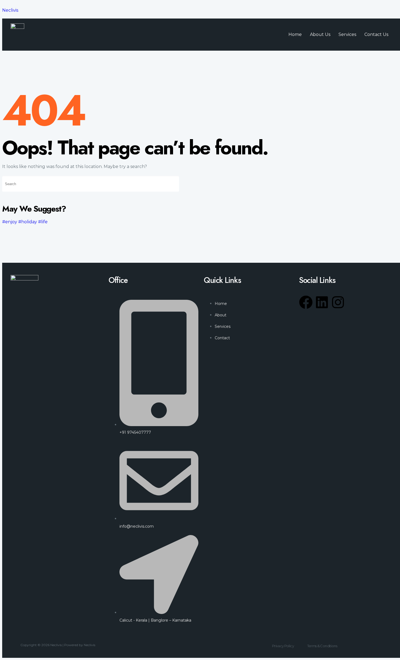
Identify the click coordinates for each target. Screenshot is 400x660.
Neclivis (10, 10)
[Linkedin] (322, 302)
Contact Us (376, 34)
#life (43, 221)
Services (347, 34)
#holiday (27, 221)
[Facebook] (306, 302)
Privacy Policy (283, 646)
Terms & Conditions (322, 646)
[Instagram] (338, 302)
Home (295, 34)
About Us (320, 34)
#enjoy (9, 221)
